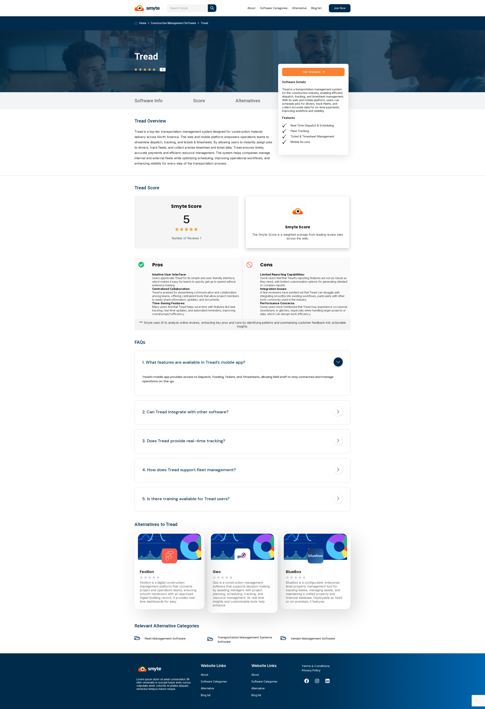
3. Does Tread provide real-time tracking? (183, 441)
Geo (217, 571)
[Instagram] (317, 681)
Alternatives (247, 100)
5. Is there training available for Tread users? (186, 499)
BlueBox (293, 571)
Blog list (316, 8)
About (251, 8)
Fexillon (147, 571)
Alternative (299, 8)
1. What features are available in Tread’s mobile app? (193, 362)
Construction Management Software (173, 23)
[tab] (242, 363)
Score (199, 100)
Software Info (149, 100)
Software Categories (274, 8)
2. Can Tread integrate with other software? (185, 412)
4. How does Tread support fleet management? (189, 470)
